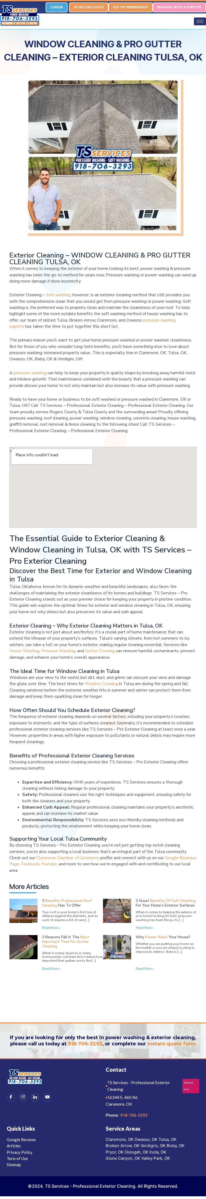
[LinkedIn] (35, 1097)
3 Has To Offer (67, 903)
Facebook (30, 864)
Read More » (51, 928)
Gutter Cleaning (100, 651)
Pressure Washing (58, 651)
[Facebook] (11, 1097)
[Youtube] (47, 1097)
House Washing (24, 651)
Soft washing (58, 295)
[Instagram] (23, 1097)
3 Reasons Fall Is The (65, 941)
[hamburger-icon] (200, 21)
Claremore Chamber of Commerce (67, 858)
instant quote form (171, 1044)
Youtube (49, 864)
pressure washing (30, 373)
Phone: (113, 1115)
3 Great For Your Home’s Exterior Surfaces (166, 903)
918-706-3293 (85, 1044)
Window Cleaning (101, 684)
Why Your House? (163, 937)
